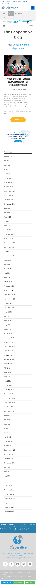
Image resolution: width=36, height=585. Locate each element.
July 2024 (7, 264)
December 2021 (9, 398)
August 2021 (8, 415)
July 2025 (7, 213)
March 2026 (8, 178)
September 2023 (9, 308)
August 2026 (8, 157)
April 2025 (7, 226)
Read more (18, 120)
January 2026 (8, 187)
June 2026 (7, 165)
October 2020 (9, 459)
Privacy (19, 572)
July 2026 (7, 161)
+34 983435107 (21, 555)
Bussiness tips (9, 490)
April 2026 (7, 174)
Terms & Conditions (8, 572)
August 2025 (8, 208)
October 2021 (8, 407)
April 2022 (7, 381)
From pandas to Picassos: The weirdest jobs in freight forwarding (18, 82)
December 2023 (9, 295)
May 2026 (7, 169)
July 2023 (7, 316)
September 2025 (9, 204)
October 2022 (8, 355)
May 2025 (7, 221)
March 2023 (8, 333)
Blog (10, 13)
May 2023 (7, 325)
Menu (31, 26)
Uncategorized (9, 511)
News (4, 13)
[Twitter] (12, 564)
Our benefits (22, 525)
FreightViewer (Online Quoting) (10, 529)
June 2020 (7, 472)
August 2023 (8, 312)
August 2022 (8, 364)
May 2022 (7, 377)
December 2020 (9, 450)
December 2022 (9, 346)
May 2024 (7, 273)
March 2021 (8, 437)
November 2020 (9, 454)
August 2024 (8, 260)
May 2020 (7, 476)
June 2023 (7, 321)
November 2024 (9, 247)
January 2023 (8, 342)
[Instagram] (18, 564)
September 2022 (9, 359)
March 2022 (8, 385)
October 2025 (8, 200)
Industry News (7, 18)
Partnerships (19, 18)
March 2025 (8, 230)
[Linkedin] (24, 564)
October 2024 (8, 251)
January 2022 (8, 394)
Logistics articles (10, 498)
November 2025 (9, 195)
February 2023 (9, 338)
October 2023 (8, 303)
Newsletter (18, 13)
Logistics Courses (30, 529)
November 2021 (9, 402)
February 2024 (9, 286)
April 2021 (7, 433)
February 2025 (9, 234)
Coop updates (9, 494)
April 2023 (7, 329)
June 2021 (7, 424)
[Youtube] (30, 564)
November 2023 (9, 299)
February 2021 (9, 441)
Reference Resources (19, 531)
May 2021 (7, 428)
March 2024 (8, 282)
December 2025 (9, 191)
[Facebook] (6, 564)
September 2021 (9, 411)
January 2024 (8, 290)
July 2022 (7, 368)
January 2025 (8, 238)
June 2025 (7, 217)
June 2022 (7, 372)
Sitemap (27, 572)
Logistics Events (9, 503)
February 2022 (9, 390)
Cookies (4, 574)
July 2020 (7, 467)
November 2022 (9, 351)
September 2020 (9, 463)
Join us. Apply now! (7, 525)
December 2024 (9, 243)
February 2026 (9, 182)
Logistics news (9, 507)
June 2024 (7, 269)
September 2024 (9, 256)
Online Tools (25, 527)
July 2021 (7, 420)
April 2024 (7, 277)
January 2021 (8, 446)
